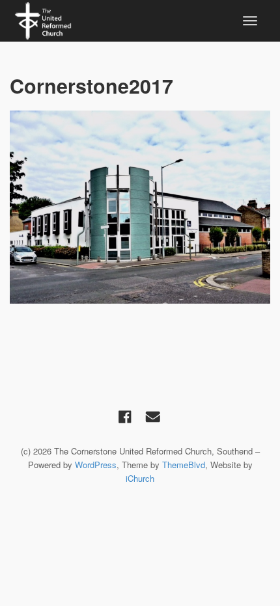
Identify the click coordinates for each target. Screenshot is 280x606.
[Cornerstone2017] (140, 207)
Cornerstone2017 (91, 85)
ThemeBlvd (183, 464)
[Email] (153, 416)
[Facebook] (125, 416)
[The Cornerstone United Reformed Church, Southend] (43, 18)
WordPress (96, 464)
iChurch (140, 478)
